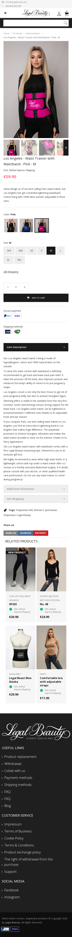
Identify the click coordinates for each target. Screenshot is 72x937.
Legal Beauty (24, 515)
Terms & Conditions (19, 845)
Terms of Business (18, 831)
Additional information (20, 488)
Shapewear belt (24, 510)
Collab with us (14, 770)
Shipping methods (18, 784)
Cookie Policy (13, 838)
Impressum (13, 824)
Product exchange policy (22, 852)
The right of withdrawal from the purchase (28, 862)
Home (7, 33)
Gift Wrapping (15, 498)
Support (10, 871)
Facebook (11, 890)
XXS (20, 249)
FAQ (7, 791)
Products (17, 33)
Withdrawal (12, 763)
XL (8, 258)
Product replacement (20, 756)
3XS (9, 249)
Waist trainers (33, 33)
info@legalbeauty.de (16, 2)
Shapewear (10, 515)
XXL (19, 258)
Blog (7, 805)
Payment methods (18, 777)
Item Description (16, 347)
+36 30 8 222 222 (13, 6)
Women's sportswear (45, 510)
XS (32, 249)
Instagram (12, 897)
